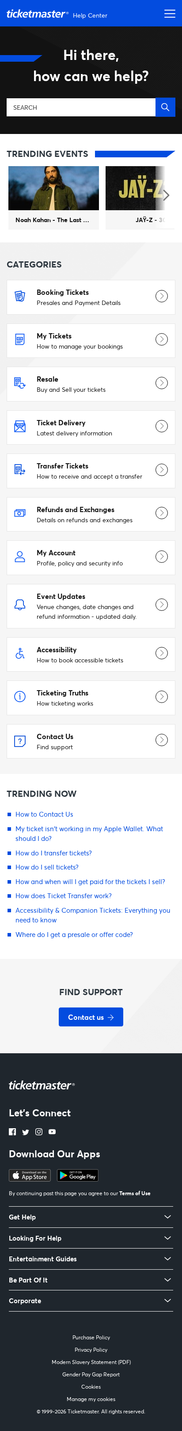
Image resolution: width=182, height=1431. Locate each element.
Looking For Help (35, 1238)
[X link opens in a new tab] (25, 1132)
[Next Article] (165, 196)
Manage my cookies (91, 1399)
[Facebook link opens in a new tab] (12, 1132)
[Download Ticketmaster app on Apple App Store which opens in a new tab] (30, 1179)
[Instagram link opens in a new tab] (38, 1132)
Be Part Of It (28, 1280)
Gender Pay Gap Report (91, 1374)
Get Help (22, 1217)
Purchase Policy (91, 1337)
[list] (91, 201)
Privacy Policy (91, 1349)
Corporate (25, 1301)
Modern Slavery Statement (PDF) (91, 1362)
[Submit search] (165, 107)
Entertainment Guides (43, 1259)
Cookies (91, 1386)
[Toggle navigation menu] (167, 13)
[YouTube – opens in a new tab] (52, 1132)
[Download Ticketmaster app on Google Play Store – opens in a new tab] (78, 1179)
